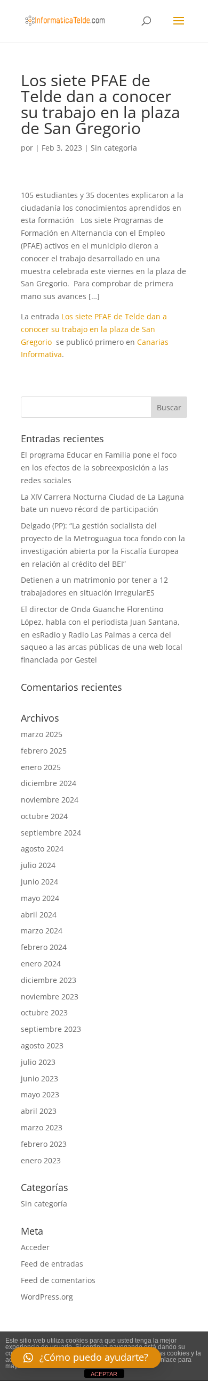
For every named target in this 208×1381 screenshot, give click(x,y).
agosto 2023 (42, 1045)
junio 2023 (39, 1078)
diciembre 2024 (48, 783)
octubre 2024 (44, 816)
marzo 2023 (41, 1127)
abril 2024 (39, 914)
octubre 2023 (44, 1012)
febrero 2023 (44, 1144)
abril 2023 (39, 1111)
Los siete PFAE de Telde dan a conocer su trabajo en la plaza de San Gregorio (94, 329)
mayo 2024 (40, 898)
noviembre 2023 (49, 996)
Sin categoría (114, 148)
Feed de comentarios (58, 1280)
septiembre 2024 (51, 833)
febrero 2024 (44, 947)
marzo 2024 (41, 930)
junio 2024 (39, 881)
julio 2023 (38, 1062)
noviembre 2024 (49, 800)
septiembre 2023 (51, 1029)
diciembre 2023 (48, 980)
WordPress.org (47, 1297)
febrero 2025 (44, 751)
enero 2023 (41, 1160)
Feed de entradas (52, 1264)
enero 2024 (41, 963)
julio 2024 (38, 865)
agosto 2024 (42, 849)
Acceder (35, 1247)
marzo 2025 (41, 734)
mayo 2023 (40, 1094)
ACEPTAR (104, 1374)
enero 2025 (41, 767)
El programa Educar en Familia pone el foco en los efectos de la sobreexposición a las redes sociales (99, 467)
